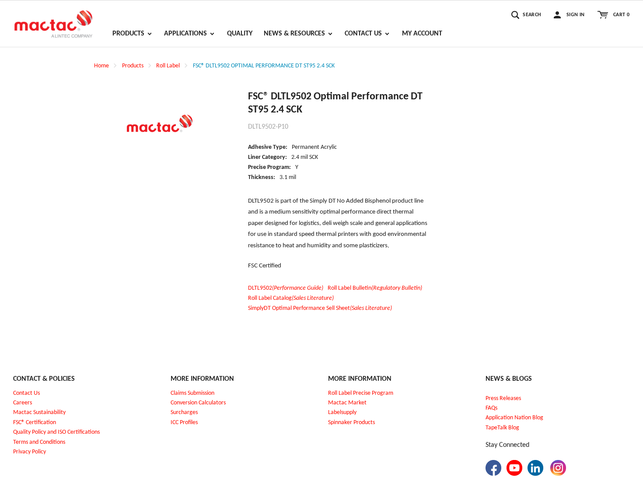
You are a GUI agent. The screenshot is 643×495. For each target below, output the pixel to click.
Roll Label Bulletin (375, 288)
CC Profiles (185, 422)
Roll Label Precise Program (360, 393)
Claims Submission (192, 393)
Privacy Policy (29, 452)
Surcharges (184, 412)
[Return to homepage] (53, 20)
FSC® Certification (34, 422)
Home (101, 66)
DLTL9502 (285, 288)
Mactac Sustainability (39, 412)
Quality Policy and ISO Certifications (56, 432)
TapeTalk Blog (502, 428)
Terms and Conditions (39, 442)
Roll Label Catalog (291, 298)
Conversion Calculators (198, 403)
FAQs (491, 408)
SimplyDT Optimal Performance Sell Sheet (320, 308)
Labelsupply (342, 412)
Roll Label (168, 66)
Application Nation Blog (514, 417)
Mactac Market (347, 403)
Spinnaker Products (351, 422)
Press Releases (503, 398)
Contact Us (26, 393)
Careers (22, 403)
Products (132, 66)
